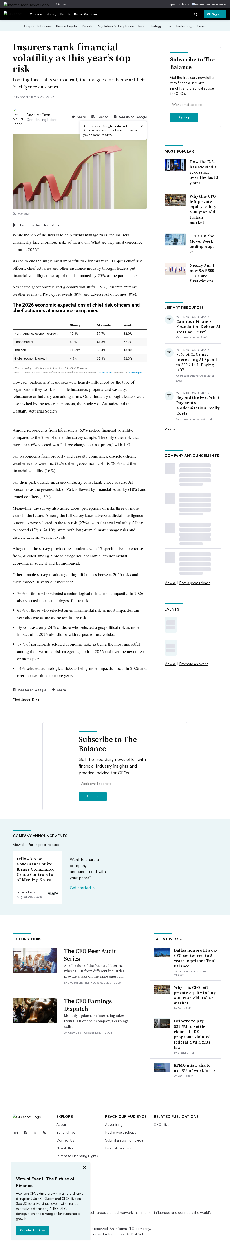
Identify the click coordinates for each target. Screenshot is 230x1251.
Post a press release (194, 583)
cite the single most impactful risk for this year (68, 261)
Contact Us (65, 1140)
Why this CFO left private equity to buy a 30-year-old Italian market (203, 209)
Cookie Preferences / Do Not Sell (117, 1234)
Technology (184, 26)
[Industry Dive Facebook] (25, 1132)
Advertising (113, 1124)
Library (51, 14)
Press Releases (86, 14)
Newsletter (64, 1148)
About (61, 1124)
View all (170, 429)
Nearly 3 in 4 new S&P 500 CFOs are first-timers (202, 273)
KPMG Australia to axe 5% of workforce (194, 1067)
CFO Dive (60, 4)
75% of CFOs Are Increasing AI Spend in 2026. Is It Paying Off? (196, 362)
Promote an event (193, 664)
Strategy (155, 26)
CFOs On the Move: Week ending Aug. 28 (202, 243)
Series (201, 26)
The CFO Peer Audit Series (90, 955)
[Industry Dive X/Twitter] (35, 1132)
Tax (168, 26)
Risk (141, 26)
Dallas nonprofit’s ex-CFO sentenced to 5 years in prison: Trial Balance (195, 958)
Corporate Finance (38, 26)
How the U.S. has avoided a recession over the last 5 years (204, 172)
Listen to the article (40, 225)
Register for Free (32, 1230)
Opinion (36, 14)
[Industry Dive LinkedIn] (16, 1132)
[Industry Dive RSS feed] (44, 1132)
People (87, 26)
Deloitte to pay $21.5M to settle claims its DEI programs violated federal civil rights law (192, 1034)
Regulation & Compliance (115, 26)
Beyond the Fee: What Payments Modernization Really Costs (198, 405)
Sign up (218, 14)
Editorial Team (67, 1132)
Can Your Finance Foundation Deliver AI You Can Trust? (198, 326)
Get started (82, 887)
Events (65, 14)
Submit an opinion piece (124, 1140)
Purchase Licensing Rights (77, 1156)
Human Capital (66, 26)
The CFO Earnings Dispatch (88, 1005)
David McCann (38, 114)
